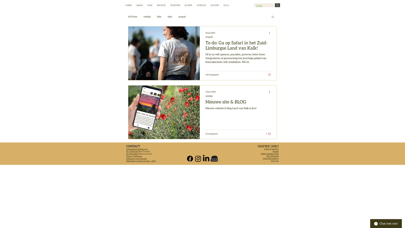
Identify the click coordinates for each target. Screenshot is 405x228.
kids (159, 16)
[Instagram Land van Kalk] (198, 159)
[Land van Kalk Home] (214, 159)
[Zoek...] (277, 5)
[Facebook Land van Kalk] (190, 159)
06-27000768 (132, 151)
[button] (272, 17)
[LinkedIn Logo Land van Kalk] (206, 159)
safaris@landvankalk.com (137, 149)
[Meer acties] (270, 33)
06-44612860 (132, 154)
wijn (170, 16)
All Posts (132, 16)
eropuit (182, 16)
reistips (147, 16)
